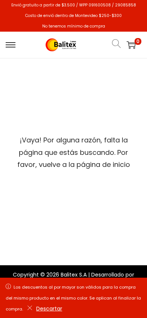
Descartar (49, 308)
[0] (131, 44)
